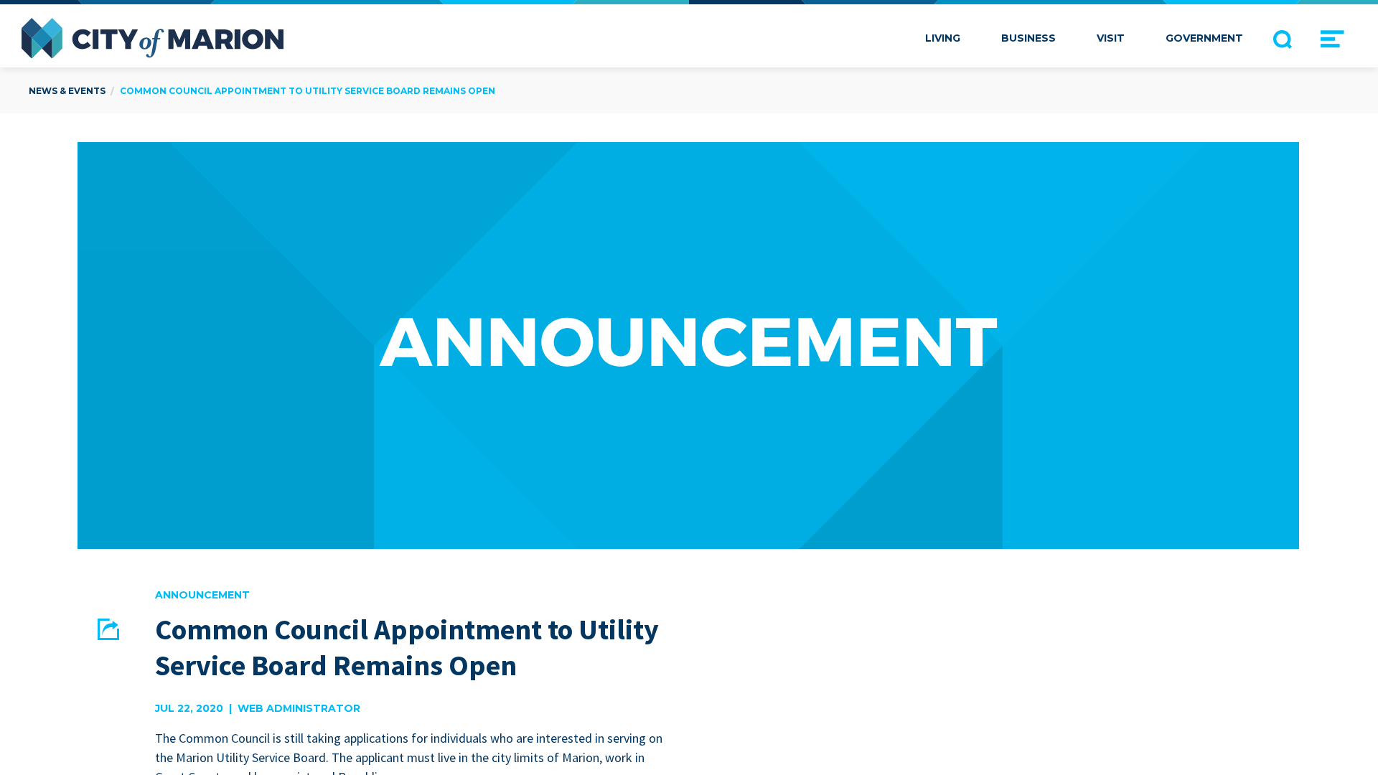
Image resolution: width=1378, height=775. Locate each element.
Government (1204, 38)
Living (942, 38)
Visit (1111, 38)
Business (1028, 38)
